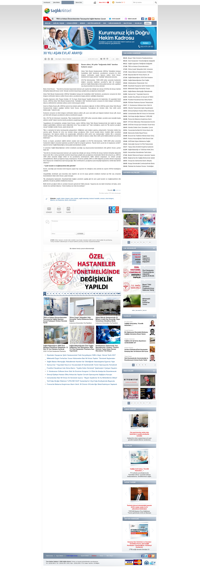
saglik (58, 198)
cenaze (102, 198)
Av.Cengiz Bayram (134, 332)
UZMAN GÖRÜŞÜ (130, 409)
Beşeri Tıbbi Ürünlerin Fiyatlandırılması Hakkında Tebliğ (148, 287)
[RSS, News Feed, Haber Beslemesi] (153, 18)
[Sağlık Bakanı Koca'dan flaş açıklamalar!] (148, 394)
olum (71, 198)
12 (77, 294)
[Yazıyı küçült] (112, 59)
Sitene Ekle (79, 2)
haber (63, 198)
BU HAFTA (139, 310)
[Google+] (52, 59)
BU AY (145, 310)
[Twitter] (49, 59)
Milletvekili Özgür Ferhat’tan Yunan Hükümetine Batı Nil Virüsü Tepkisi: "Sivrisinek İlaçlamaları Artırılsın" (147, 301)
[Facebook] (45, 59)
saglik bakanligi (84, 198)
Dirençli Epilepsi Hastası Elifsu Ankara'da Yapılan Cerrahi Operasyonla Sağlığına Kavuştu (79, 374)
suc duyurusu (60, 200)
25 (114, 294)
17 (91, 294)
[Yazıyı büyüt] (117, 59)
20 (100, 294)
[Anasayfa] (47, 19)
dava (66, 200)
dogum (67, 198)
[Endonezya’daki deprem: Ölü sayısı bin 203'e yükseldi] (148, 233)
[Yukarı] (68, 209)
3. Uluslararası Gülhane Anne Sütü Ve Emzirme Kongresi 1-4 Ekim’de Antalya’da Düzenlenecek (81, 371)
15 (85, 294)
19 (97, 294)
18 (94, 294)
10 (71, 294)
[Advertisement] (31, 40)
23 (108, 294)
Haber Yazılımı (89, 563)
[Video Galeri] (131, 19)
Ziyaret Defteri (85, 555)
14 (82, 294)
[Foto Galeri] (115, 19)
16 (88, 294)
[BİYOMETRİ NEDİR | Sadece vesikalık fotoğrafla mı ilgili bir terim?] (131, 380)
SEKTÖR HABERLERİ (131, 519)
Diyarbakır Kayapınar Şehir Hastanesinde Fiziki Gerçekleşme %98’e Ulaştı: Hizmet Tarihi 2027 (81, 355)
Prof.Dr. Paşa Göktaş (133, 358)
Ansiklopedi (47, 2)
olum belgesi (109, 198)
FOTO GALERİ (128, 210)
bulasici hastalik (94, 198)
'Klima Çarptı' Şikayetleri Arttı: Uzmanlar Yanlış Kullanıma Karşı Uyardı (81, 19)
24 (111, 294)
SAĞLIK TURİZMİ (129, 482)
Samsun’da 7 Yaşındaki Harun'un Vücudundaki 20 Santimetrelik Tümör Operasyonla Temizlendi (82, 365)
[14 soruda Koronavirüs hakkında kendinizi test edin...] (148, 220)
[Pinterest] (117, 211)
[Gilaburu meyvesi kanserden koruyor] (131, 233)
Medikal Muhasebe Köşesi (136, 341)
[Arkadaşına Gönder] (104, 59)
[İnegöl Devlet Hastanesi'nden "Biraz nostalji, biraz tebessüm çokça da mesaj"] (148, 380)
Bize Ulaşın (110, 555)
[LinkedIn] (113, 211)
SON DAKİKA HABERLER (132, 53)
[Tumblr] (110, 211)
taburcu (52, 200)
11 (74, 294)
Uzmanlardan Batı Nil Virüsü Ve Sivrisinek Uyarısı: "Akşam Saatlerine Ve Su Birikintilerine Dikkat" (82, 378)
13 (79, 294)
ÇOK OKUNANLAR (129, 248)
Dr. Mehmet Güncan (136, 323)
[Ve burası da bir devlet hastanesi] (131, 220)
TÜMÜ (118, 294)
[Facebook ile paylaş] (142, 18)
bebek (76, 198)
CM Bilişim (96, 563)
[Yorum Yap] (101, 59)
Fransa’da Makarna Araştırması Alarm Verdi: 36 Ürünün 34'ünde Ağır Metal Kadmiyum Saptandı (82, 384)
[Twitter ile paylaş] (146, 18)
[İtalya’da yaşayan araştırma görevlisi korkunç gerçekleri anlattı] (131, 394)
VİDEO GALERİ (128, 371)
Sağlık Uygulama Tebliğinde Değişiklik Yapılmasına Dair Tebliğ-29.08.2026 (148, 259)
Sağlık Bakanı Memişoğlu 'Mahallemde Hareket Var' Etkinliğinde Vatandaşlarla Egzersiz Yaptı (81, 362)
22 (105, 294)
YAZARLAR (127, 316)
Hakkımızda (49, 555)
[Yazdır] (107, 59)
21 (103, 294)
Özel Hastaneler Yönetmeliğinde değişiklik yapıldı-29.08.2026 (148, 273)
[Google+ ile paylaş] (149, 18)
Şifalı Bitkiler (56, 2)
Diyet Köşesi (134, 348)
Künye (101, 555)
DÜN (133, 310)
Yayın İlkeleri (59, 555)
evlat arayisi (72, 200)
